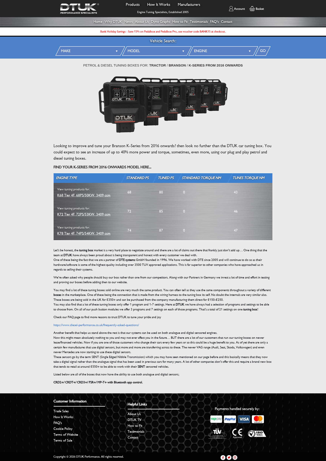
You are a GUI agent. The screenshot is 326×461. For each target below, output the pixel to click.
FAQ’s (58, 423)
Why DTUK (113, 21)
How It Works (158, 4)
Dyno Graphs (160, 21)
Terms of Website (66, 434)
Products (133, 4)
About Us (142, 21)
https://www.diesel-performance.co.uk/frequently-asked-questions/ (96, 325)
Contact (226, 21)
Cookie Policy (63, 429)
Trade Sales (61, 411)
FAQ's (214, 21)
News (129, 21)
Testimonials (199, 21)
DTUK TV (134, 420)
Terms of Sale (63, 440)
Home (98, 21)
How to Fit (180, 21)
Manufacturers (189, 4)
